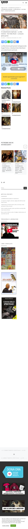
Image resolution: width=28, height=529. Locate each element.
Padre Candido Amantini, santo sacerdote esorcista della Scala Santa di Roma (13, 209)
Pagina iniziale (4, 7)
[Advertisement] (14, 382)
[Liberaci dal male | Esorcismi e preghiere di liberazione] (4, 2)
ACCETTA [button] (13, 525)
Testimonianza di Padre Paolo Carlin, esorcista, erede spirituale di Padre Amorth (12, 205)
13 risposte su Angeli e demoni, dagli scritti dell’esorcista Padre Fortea (13, 201)
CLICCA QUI (14, 78)
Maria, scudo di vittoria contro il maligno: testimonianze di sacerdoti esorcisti (13, 212)
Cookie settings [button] (5, 525)
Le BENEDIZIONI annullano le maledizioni (10, 198)
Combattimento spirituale (13, 7)
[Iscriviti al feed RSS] (1, 182)
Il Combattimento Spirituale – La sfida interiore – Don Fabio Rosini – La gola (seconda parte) (19, 169)
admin (3, 37)
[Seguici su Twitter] (4, 182)
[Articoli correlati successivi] (25, 146)
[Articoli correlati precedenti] (21, 146)
